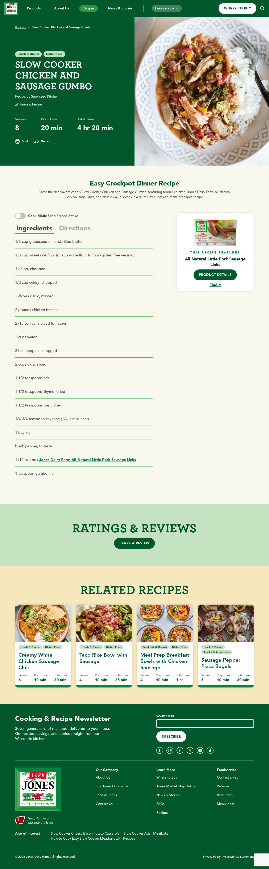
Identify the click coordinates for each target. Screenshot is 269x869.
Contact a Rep (228, 777)
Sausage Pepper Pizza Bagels (220, 663)
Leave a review (134, 543)
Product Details (215, 275)
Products (34, 8)
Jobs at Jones (106, 795)
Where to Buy (237, 8)
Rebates (223, 786)
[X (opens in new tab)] (190, 750)
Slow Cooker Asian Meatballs (146, 833)
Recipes (89, 8)
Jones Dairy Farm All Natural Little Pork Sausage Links (87, 459)
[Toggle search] (262, 8)
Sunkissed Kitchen (45, 96)
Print (24, 141)
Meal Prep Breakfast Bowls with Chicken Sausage (164, 661)
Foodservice (164, 8)
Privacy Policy (212, 857)
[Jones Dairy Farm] (11, 8)
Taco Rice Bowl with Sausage (103, 658)
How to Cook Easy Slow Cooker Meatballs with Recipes (93, 838)
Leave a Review (31, 104)
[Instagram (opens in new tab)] (169, 750)
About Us (61, 8)
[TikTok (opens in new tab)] (210, 750)
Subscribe (171, 736)
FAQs (160, 804)
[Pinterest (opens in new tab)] (180, 750)
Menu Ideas (226, 804)
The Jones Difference (112, 786)
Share (45, 141)
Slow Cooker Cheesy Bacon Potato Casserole (85, 833)
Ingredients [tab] (34, 228)
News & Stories (120, 8)
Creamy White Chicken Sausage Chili (38, 661)
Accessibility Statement (238, 857)
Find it (215, 285)
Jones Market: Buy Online (175, 786)
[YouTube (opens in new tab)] (200, 750)
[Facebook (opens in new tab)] (159, 750)
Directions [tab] (75, 228)
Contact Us (104, 804)
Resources (225, 795)
